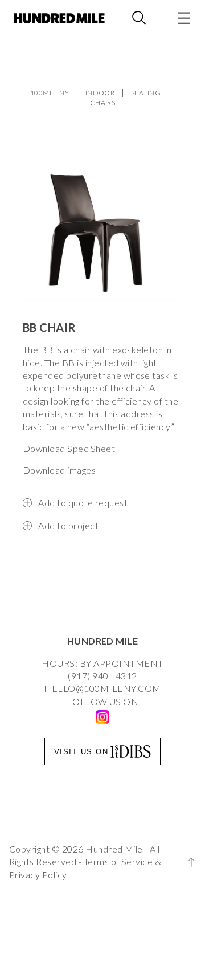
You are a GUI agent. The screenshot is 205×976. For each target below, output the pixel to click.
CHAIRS (103, 102)
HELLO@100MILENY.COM (102, 688)
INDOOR (100, 93)
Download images (59, 470)
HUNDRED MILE (102, 640)
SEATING (146, 93)
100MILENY (49, 93)
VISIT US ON (81, 751)
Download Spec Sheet (69, 448)
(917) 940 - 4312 (102, 675)
